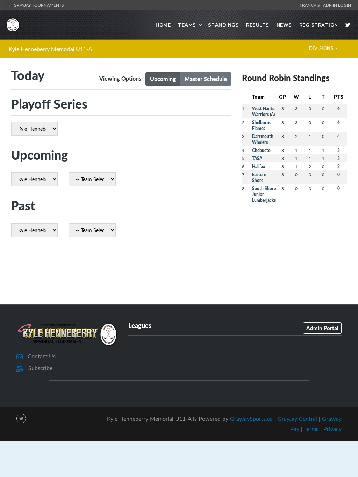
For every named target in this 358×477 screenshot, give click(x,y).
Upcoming (163, 79)
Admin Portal (322, 328)
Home (163, 25)
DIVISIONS (322, 48)
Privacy (332, 429)
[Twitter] (348, 25)
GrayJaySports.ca (251, 419)
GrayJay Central (297, 419)
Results (257, 25)
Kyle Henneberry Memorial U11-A (50, 49)
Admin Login (337, 5)
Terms (311, 429)
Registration (318, 25)
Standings (223, 25)
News (284, 25)
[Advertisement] (179, 273)
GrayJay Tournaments (38, 5)
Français (311, 5)
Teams (187, 25)
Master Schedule (206, 79)
